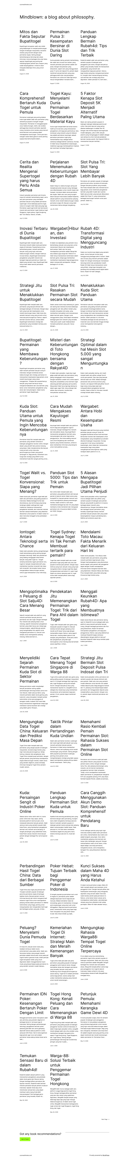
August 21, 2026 (24, 74)
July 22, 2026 (24, 330)
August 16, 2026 (85, 83)
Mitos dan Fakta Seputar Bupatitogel (32, 36)
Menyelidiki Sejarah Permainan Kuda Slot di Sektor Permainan (31, 669)
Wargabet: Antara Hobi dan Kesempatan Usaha (92, 415)
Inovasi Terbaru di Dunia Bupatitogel (34, 233)
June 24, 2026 (24, 771)
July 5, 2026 (84, 579)
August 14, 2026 (24, 142)
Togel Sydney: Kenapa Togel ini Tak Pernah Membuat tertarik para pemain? (63, 544)
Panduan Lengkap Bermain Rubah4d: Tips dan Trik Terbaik (94, 43)
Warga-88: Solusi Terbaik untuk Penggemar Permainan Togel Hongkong (62, 1069)
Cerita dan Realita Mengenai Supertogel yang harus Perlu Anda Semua (30, 176)
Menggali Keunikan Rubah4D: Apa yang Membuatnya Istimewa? (94, 603)
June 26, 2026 (85, 700)
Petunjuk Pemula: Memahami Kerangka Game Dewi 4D (94, 1003)
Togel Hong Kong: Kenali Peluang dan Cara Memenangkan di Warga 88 (63, 1006)
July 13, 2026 (23, 462)
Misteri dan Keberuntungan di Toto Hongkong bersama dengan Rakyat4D (64, 354)
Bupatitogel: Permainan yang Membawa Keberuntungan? (34, 352)
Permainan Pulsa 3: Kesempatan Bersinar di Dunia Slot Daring (61, 43)
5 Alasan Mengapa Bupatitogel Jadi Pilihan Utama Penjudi (94, 482)
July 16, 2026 (23, 396)
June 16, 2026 (24, 842)
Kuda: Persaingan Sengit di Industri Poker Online (32, 802)
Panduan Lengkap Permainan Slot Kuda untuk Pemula (64, 802)
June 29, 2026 (24, 711)
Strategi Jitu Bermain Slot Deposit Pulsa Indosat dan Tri (94, 665)
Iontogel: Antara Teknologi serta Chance (34, 539)
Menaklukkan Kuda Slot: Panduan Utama (92, 292)
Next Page (105, 1119)
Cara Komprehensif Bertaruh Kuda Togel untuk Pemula (33, 102)
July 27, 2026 (23, 270)
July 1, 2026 (23, 640)
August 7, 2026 (85, 145)
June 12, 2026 (85, 856)
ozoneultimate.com (26, 4)
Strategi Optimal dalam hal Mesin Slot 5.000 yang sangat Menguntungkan (94, 354)
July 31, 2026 (23, 218)
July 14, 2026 (84, 396)
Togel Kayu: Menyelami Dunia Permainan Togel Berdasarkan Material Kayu (62, 107)
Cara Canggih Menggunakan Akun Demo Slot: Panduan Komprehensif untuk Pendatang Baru (93, 809)
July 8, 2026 (53, 515)
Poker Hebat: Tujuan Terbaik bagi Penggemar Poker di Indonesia (63, 878)
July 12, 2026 (54, 451)
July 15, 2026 (54, 396)
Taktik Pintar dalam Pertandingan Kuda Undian (62, 728)
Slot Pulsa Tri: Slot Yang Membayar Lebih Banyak (93, 169)
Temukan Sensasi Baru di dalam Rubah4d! (34, 1062)
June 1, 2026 (53, 1045)
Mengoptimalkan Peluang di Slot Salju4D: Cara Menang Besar (34, 600)
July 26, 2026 (84, 275)
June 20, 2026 (54, 766)
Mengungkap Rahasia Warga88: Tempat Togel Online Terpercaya (93, 939)
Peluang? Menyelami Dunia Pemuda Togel (33, 934)
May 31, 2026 (84, 1041)
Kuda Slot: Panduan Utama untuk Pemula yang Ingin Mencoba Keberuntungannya (34, 420)
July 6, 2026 (23, 576)
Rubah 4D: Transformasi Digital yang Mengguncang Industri (94, 237)
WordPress (105, 1155)
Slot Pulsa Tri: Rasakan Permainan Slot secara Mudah (64, 292)
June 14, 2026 (54, 839)
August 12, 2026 (54, 152)
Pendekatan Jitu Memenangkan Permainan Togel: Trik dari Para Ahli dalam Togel (64, 605)
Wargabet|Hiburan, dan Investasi (64, 233)
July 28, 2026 (84, 204)
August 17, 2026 (54, 83)
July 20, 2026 (84, 330)
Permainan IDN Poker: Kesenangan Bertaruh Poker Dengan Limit (33, 1003)
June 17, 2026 (84, 782)
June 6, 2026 (23, 970)
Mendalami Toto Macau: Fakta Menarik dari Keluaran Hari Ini (93, 541)
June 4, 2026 (84, 979)
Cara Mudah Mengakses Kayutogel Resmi (61, 413)
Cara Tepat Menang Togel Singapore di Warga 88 (63, 665)
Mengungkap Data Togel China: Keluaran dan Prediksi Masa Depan (34, 731)
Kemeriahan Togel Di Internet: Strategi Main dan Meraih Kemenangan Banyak (62, 941)
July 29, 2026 (54, 209)
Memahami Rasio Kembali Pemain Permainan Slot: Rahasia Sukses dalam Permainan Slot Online (95, 738)
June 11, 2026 (23, 913)
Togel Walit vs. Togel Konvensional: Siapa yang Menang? (33, 482)
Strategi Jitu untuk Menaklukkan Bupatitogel (32, 292)
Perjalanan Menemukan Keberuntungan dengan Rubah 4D (64, 171)
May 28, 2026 (24, 1100)
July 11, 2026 (23, 522)
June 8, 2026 (84, 908)
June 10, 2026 (54, 917)
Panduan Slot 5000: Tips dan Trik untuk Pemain (64, 479)
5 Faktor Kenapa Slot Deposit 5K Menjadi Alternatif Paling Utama (93, 105)
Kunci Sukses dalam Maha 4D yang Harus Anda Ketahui (95, 873)
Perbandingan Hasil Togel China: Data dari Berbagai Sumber (32, 875)
